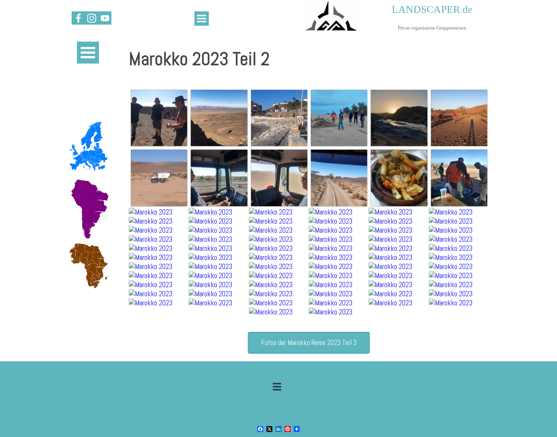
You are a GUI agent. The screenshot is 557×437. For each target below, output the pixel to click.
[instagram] (91, 18)
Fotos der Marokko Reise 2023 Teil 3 (309, 342)
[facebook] (78, 18)
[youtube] (104, 18)
